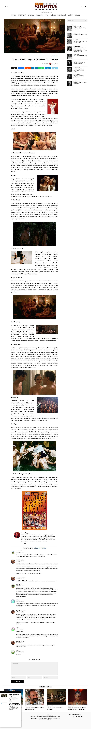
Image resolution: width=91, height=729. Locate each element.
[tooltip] (80, 7)
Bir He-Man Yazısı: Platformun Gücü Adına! (80, 28)
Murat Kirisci (76, 60)
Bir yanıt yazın (40, 548)
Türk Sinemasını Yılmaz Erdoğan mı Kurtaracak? (34, 708)
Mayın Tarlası (54, 56)
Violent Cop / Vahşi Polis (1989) (80, 55)
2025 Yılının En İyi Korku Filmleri (80, 34)
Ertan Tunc (76, 54)
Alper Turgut (76, 81)
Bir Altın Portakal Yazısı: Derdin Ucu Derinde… (80, 83)
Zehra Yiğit (76, 39)
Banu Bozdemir (77, 46)
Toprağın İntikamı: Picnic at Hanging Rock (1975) (79, 63)
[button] (85, 20)
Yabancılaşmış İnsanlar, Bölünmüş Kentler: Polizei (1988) (79, 70)
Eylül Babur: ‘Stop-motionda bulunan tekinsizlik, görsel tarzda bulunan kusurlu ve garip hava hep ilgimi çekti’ (80, 49)
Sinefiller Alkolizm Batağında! (14, 695)
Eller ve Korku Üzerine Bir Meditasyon (79, 76)
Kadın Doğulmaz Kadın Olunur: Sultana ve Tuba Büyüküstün (77, 708)
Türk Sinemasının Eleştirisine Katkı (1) (14, 704)
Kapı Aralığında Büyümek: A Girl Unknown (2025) (80, 42)
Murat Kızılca (77, 33)
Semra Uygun (55, 63)
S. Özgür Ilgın (77, 67)
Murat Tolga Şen (77, 26)
